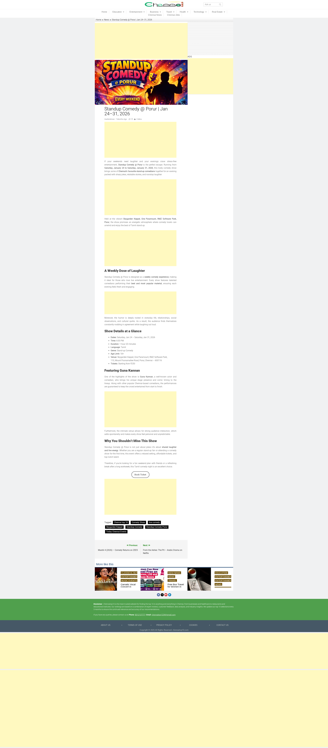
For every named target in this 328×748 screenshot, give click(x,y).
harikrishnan (109, 119)
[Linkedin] (169, 594)
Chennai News (155, 15)
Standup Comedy (134, 527)
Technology (199, 12)
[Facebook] (158, 594)
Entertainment (136, 12)
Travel (169, 12)
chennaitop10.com (180, 630)
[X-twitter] (162, 594)
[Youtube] (165, 594)
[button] (118, 11)
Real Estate (217, 12)
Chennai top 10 (121, 522)
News (171, 577)
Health (183, 12)
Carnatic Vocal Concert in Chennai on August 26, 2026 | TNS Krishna (128, 586)
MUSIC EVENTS (129, 581)
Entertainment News (133, 577)
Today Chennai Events (116, 531)
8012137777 (140, 615)
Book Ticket (140, 474)
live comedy (154, 522)
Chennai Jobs (173, 15)
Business (154, 12)
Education (117, 12)
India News (174, 573)
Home (104, 12)
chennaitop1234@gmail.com (164, 615)
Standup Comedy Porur (156, 527)
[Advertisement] (140, 41)
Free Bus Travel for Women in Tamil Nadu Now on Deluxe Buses (176, 586)
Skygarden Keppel (114, 527)
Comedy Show (138, 522)
